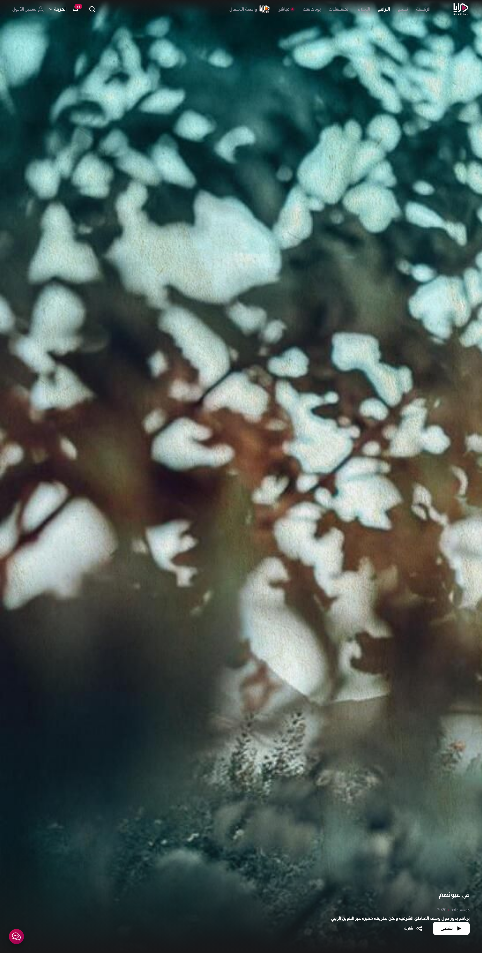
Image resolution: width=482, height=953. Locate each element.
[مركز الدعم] (16, 936)
